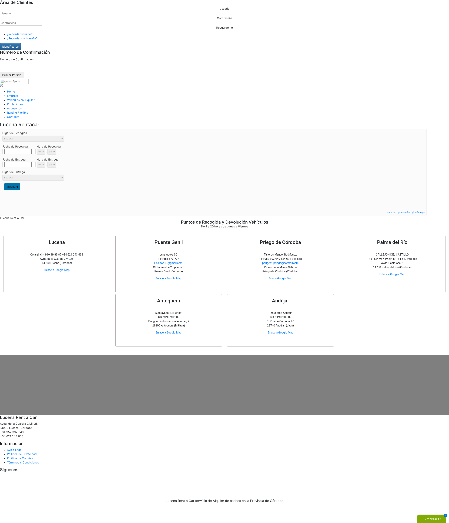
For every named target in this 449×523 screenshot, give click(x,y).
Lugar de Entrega (13, 172)
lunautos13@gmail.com (168, 263)
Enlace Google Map (280, 278)
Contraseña (224, 18)
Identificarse (10, 46)
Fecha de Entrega (14, 159)
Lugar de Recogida (14, 133)
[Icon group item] (214, 483)
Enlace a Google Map (57, 270)
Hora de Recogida (49, 146)
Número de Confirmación (16, 59)
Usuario (224, 8)
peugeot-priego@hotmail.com (280, 263)
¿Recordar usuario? (19, 34)
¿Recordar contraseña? (22, 38)
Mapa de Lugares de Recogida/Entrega (406, 212)
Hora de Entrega (48, 159)
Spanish (16, 81)
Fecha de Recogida (15, 146)
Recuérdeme (224, 27)
